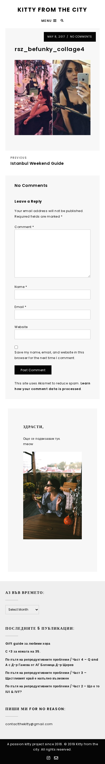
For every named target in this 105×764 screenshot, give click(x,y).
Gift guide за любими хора (27, 643)
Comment (24, 227)
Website (21, 327)
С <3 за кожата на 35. (23, 651)
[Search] (62, 20)
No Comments (81, 36)
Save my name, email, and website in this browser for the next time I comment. (49, 355)
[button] (49, 21)
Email (21, 307)
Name (21, 287)
